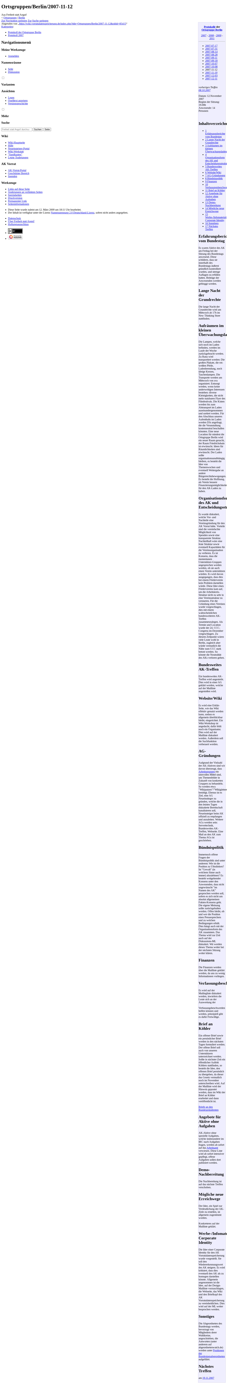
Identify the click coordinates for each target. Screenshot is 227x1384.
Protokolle (210, 26)
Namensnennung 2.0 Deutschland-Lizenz (72, 212)
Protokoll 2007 (16, 35)
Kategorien (7, 26)
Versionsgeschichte (18, 103)
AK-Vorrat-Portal (17, 170)
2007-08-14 (211, 51)
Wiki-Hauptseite (16, 142)
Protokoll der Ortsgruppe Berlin (24, 32)
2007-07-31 (211, 48)
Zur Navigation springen (14, 20)
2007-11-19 (211, 72)
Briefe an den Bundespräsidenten (209, 1108)
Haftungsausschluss (18, 224)
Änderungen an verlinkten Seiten (25, 192)
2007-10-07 (211, 63)
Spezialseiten (15, 195)
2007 (203, 35)
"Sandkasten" (15, 154)
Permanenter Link (17, 201)
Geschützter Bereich (18, 173)
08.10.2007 (205, 90)
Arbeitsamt (212, 1147)
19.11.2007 (208, 1378)
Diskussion (14, 72)
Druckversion (15, 198)
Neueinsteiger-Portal (18, 148)
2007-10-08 (211, 66)
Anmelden (13, 56)
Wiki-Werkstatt (16, 151)
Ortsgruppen (10, 17)
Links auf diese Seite (19, 189)
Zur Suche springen (38, 20)
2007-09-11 (211, 57)
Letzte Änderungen (18, 157)
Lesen (11, 97)
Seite (10, 69)
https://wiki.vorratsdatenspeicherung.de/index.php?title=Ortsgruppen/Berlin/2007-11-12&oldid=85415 (72, 23)
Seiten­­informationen (18, 204)
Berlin (21, 17)
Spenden (12, 176)
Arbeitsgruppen (207, 771)
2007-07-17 (211, 45)
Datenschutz (14, 218)
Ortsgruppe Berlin (212, 29)
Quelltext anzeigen (18, 100)
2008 (211, 35)
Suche (5, 122)
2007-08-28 (211, 54)
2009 (218, 35)
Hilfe (10, 145)
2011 (212, 38)
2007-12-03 (211, 75)
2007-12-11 (211, 78)
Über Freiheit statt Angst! (21, 221)
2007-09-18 (211, 60)
